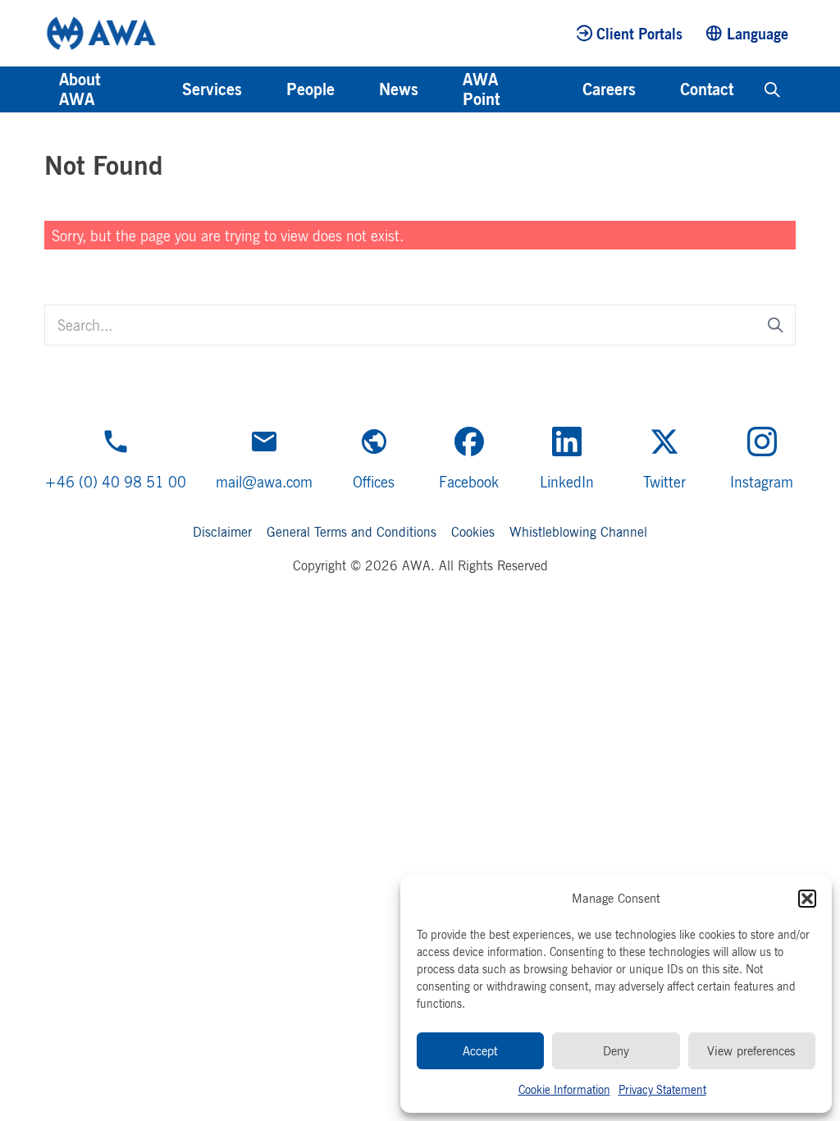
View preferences (751, 1051)
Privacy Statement (662, 1089)
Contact (706, 89)
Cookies (473, 532)
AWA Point (481, 89)
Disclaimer (222, 532)
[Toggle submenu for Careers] (658, 89)
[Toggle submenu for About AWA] (160, 89)
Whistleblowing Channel (578, 532)
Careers (609, 89)
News (398, 89)
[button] (807, 898)
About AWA (79, 89)
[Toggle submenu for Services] (264, 89)
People (310, 89)
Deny (616, 1051)
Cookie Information (564, 1089)
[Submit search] (775, 325)
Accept (480, 1051)
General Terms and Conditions (351, 532)
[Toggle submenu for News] (440, 89)
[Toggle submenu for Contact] (755, 89)
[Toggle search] (772, 89)
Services (212, 89)
